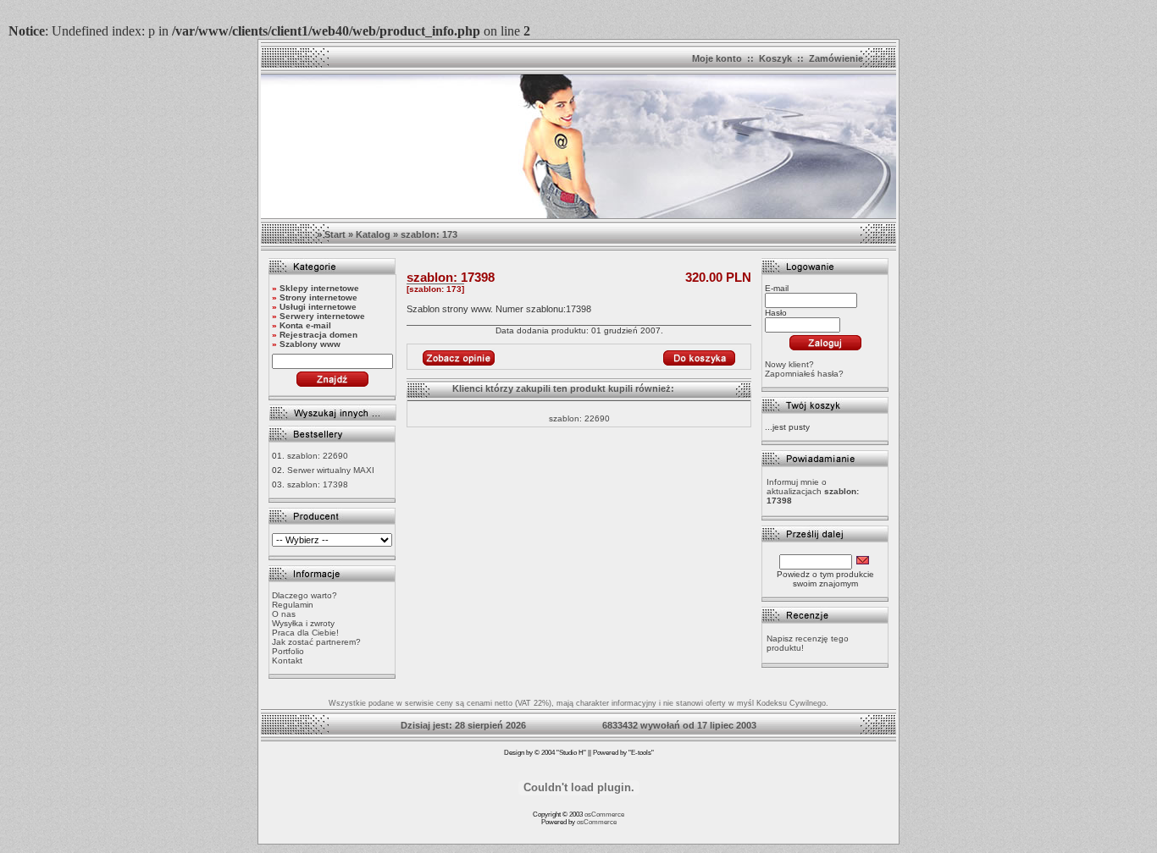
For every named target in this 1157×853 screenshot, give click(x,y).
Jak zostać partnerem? (316, 642)
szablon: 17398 (317, 484)
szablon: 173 (429, 234)
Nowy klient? (789, 364)
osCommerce (604, 814)
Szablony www (310, 344)
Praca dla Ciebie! (305, 632)
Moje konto (717, 58)
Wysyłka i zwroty (303, 623)
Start (335, 234)
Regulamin (292, 604)
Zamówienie (836, 58)
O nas (284, 614)
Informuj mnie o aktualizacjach (813, 491)
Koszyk (775, 58)
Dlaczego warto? (304, 595)
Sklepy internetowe (319, 288)
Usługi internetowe (318, 306)
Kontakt (287, 660)
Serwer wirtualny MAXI (330, 470)
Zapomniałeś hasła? (804, 373)
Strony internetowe (318, 297)
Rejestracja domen (318, 334)
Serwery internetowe (322, 316)
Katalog (373, 234)
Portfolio (288, 651)
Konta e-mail (305, 325)
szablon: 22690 (317, 455)
